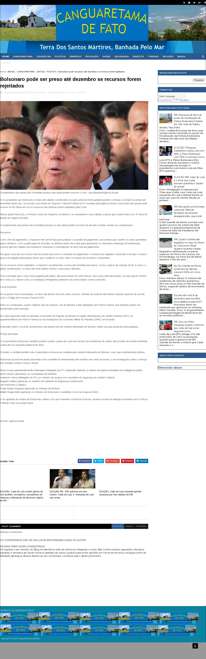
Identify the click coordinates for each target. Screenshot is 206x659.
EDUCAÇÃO (91, 56)
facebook (141, 526)
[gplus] (199, 2)
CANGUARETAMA (23, 56)
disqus (129, 526)
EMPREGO (75, 56)
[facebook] (189, 2)
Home (5, 56)
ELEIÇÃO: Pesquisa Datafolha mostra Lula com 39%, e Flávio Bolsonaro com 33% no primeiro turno (189, 152)
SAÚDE (106, 56)
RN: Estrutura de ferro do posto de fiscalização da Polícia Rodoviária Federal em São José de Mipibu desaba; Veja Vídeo (180, 121)
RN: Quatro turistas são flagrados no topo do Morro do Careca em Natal (189, 242)
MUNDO (6, 63)
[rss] (184, 2)
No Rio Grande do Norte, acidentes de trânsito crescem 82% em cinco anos (187, 270)
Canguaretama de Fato (29, 638)
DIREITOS (138, 56)
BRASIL (182, 56)
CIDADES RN (44, 56)
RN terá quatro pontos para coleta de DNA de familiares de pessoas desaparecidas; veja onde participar (181, 213)
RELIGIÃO (168, 56)
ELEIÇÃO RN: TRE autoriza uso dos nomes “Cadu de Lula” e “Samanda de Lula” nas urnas (72, 494)
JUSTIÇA (40, 71)
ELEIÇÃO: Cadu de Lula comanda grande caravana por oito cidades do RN (120, 493)
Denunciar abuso (170, 367)
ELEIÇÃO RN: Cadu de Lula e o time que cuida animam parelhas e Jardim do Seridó (189, 182)
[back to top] (195, 646)
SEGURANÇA (121, 56)
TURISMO (153, 56)
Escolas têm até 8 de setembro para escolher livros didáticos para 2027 (188, 298)
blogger (117, 526)
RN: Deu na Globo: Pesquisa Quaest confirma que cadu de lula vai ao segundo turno (189, 326)
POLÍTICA (60, 56)
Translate (184, 100)
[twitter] (194, 2)
